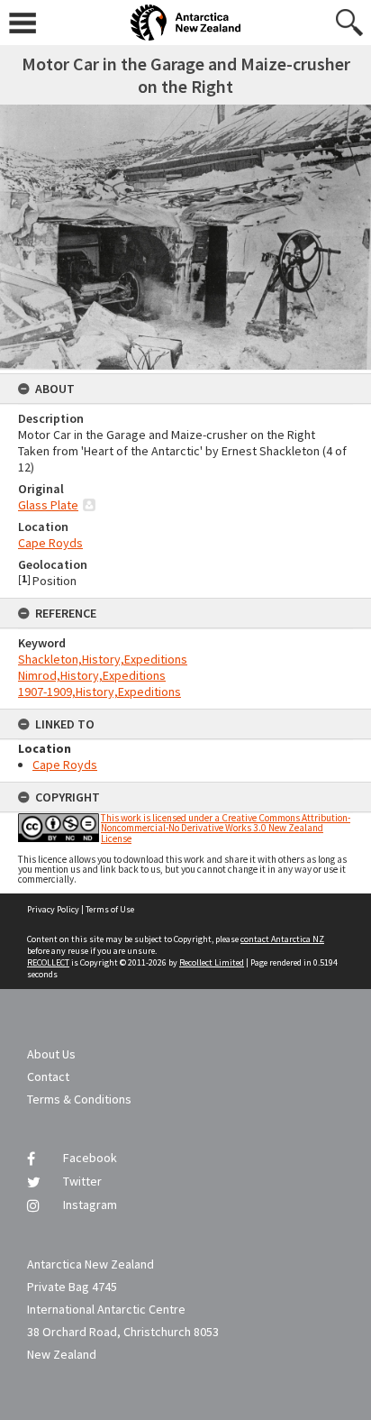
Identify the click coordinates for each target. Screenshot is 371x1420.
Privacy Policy (53, 909)
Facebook (90, 1158)
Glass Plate (48, 505)
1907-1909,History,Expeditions (99, 691)
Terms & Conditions (79, 1099)
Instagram (90, 1204)
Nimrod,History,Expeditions (92, 675)
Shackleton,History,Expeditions (102, 659)
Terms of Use (110, 909)
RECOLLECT (48, 962)
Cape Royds (50, 543)
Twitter (82, 1181)
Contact (48, 1076)
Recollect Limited (211, 962)
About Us (51, 1054)
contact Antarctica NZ (282, 939)
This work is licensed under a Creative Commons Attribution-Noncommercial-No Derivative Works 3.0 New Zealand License (225, 827)
